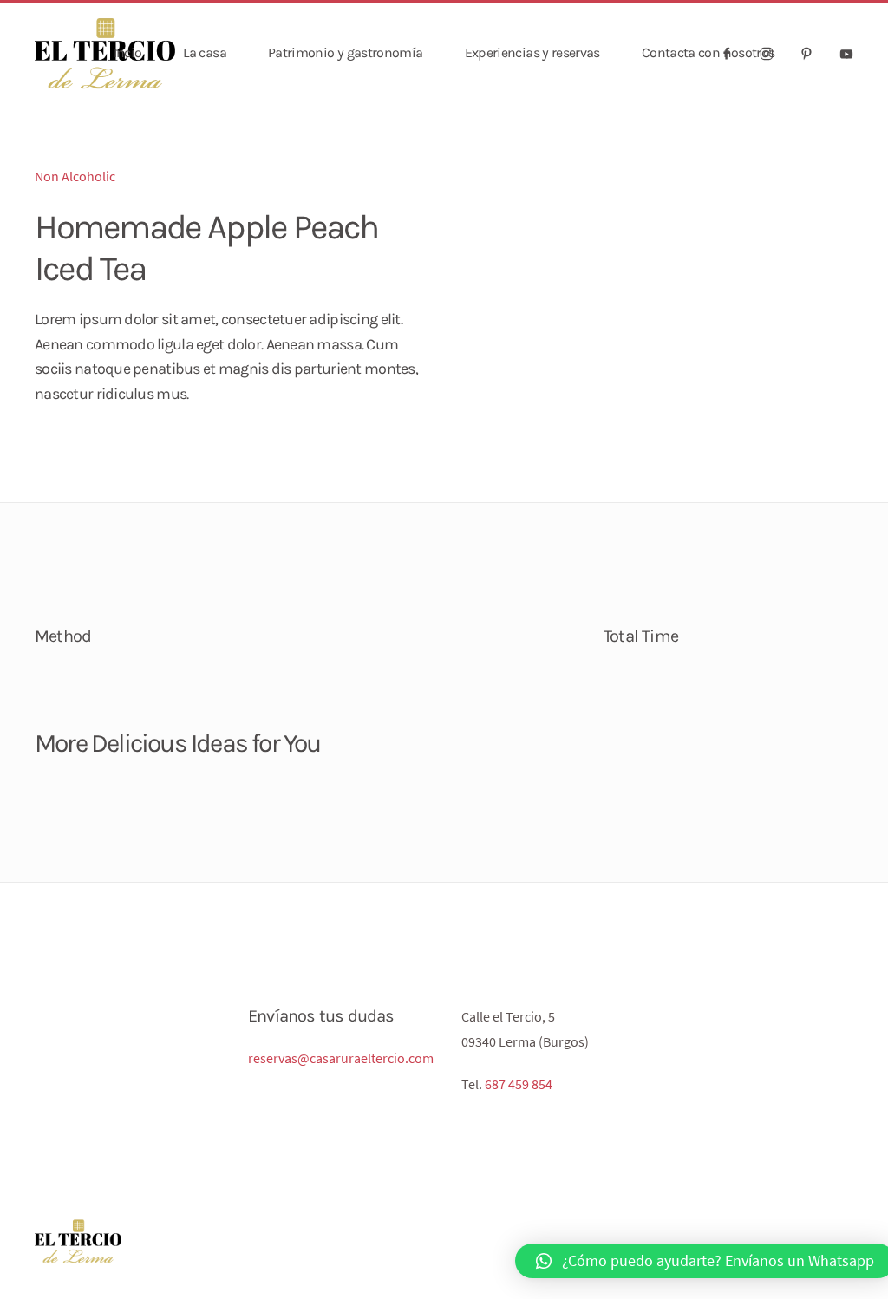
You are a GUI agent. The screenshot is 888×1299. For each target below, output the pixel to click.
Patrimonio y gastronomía (345, 52)
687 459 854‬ (518, 1084)
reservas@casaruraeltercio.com (341, 1058)
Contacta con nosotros (708, 52)
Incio (128, 52)
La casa (204, 52)
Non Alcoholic (75, 176)
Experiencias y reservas (532, 52)
